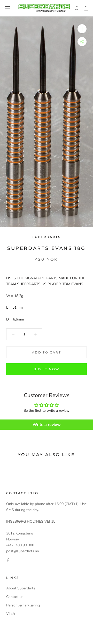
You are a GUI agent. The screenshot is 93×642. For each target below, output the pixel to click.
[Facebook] (8, 560)
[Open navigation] (7, 8)
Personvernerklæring (23, 605)
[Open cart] (86, 8)
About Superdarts (20, 588)
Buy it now (47, 369)
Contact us (15, 596)
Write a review (47, 424)
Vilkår (11, 613)
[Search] (77, 8)
